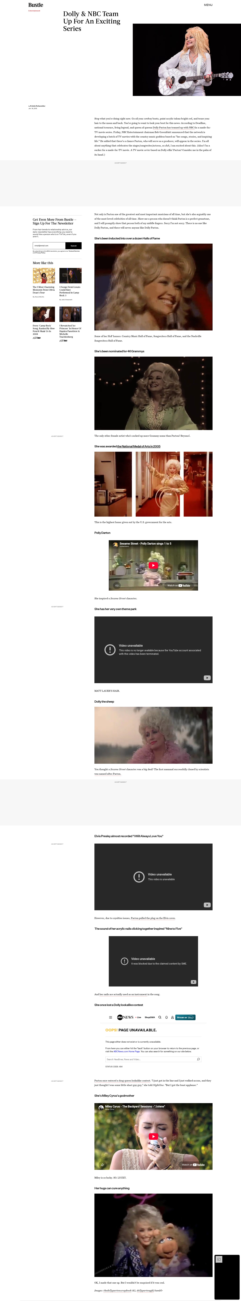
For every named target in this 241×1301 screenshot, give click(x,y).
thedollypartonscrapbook (117, 1290)
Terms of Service (74, 251)
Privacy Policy (40, 253)
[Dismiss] (236, 1257)
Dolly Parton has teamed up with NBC (173, 127)
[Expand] (217, 1257)
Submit (74, 245)
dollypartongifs (145, 1290)
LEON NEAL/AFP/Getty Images (240, 59)
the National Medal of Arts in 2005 (138, 446)
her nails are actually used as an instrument (123, 994)
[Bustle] (35, 5)
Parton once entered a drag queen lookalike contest (122, 1080)
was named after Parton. (107, 773)
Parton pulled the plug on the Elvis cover (153, 918)
